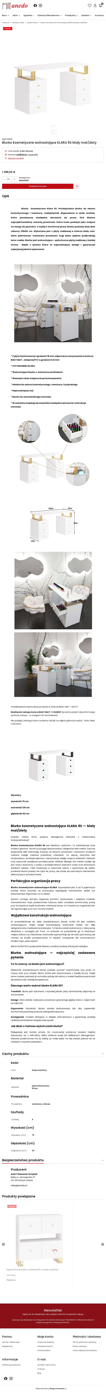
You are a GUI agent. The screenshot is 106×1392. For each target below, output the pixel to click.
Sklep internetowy (50, 1388)
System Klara (32, 22)
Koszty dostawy (80, 1346)
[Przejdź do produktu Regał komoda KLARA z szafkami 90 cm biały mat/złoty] (38, 1236)
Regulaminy (7, 1346)
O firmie (41, 1369)
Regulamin (41, 1320)
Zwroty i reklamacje (11, 1342)
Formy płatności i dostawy (84, 1342)
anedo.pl (5, 22)
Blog (39, 1373)
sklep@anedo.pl (19, 1185)
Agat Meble (7, 139)
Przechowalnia (43, 1350)
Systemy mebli (18, 22)
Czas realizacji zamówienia (85, 1350)
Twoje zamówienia (45, 1342)
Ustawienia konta (45, 1346)
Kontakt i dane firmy (46, 1365)
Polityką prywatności (62, 1322)
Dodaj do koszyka (38, 186)
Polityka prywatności (11, 1365)
